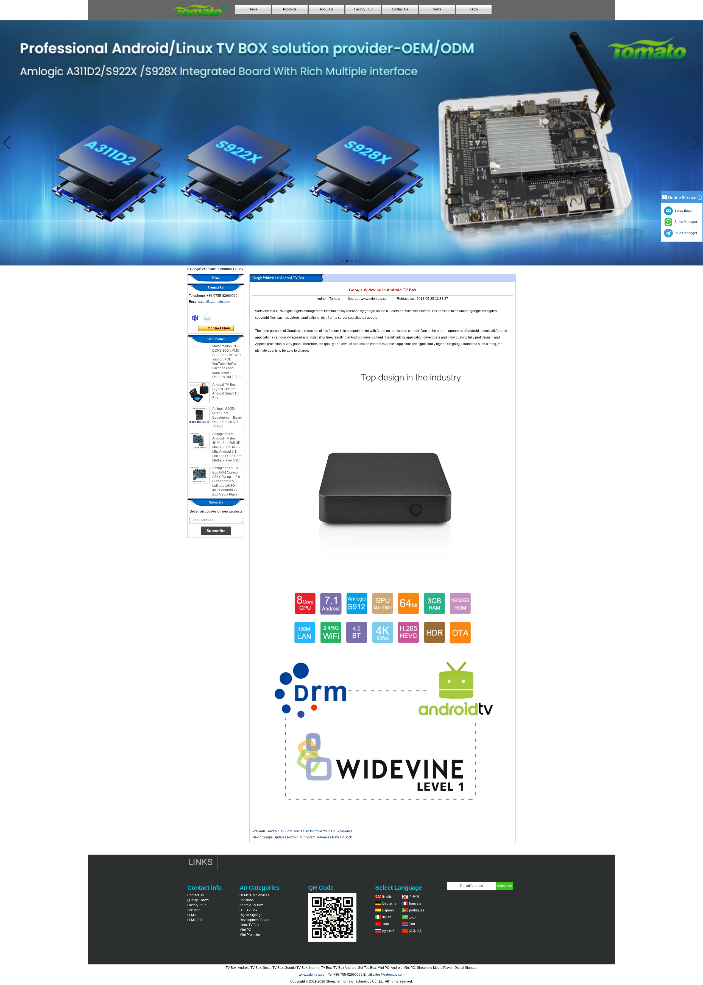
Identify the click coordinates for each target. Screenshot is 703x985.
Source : (354, 299)
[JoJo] (195, 317)
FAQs (474, 9)
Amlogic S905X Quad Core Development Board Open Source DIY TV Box (227, 402)
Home (253, 9)
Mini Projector (249, 935)
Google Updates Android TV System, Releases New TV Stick (307, 837)
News (437, 9)
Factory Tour (363, 9)
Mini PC (245, 930)
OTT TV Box (248, 910)
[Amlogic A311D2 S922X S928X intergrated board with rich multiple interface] (351, 142)
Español (388, 910)
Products (289, 9)
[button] (343, 261)
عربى (413, 917)
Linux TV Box (249, 925)
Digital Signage (251, 915)
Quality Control (198, 900)
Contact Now (216, 328)
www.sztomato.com (313, 974)
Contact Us (400, 9)
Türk (385, 924)
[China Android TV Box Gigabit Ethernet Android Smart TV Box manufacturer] (199, 377)
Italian (386, 917)
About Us (326, 9)
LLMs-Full (194, 920)
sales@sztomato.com (214, 302)
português (416, 910)
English (388, 897)
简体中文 (415, 931)
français (415, 903)
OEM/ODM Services (254, 895)
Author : (323, 299)
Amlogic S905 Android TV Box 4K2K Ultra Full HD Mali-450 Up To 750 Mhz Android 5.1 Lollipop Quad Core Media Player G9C (227, 432)
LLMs (191, 915)
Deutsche (389, 903)
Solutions (246, 900)
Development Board (254, 920)
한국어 (414, 897)
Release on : (407, 299)
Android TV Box (251, 905)
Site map (193, 910)
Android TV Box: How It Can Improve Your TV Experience (310, 831)
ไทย (412, 924)
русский (388, 931)
